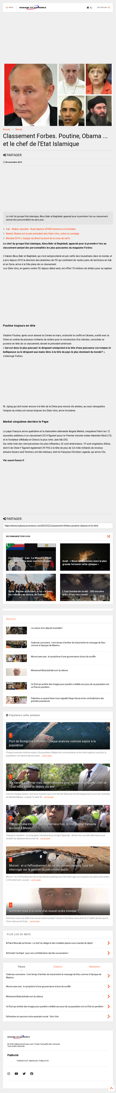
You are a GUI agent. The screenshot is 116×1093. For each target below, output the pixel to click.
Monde (19, 129)
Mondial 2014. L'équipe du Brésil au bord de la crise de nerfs (38, 238)
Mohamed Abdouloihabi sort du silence (49, 670)
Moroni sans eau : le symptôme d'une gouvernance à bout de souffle (63, 656)
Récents (11, 619)
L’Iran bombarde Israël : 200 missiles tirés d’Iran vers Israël (83, 593)
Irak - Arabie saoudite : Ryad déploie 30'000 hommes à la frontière (41, 229)
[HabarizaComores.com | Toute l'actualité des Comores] (32, 8)
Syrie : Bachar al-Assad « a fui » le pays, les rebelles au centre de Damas (30, 593)
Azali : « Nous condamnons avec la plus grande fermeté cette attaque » (84, 563)
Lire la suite (47, 756)
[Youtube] (16, 1073)
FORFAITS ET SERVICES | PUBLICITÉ (33, 1061)
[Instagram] (8, 1073)
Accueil (6, 129)
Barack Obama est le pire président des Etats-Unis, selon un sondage (42, 233)
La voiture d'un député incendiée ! (47, 628)
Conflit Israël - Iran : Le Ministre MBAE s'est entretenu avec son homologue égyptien (30, 561)
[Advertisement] (58, 38)
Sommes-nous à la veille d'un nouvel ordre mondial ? (44, 911)
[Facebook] (31, 1073)
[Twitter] (24, 1073)
